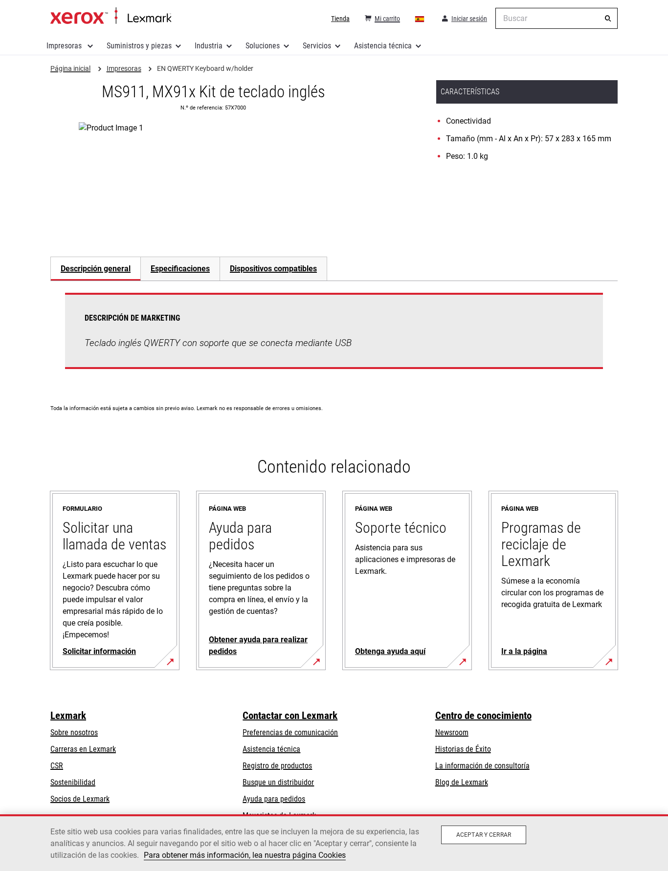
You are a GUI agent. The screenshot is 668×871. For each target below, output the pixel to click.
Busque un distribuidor (278, 782)
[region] (334, 842)
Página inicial (110, 16)
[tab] (95, 269)
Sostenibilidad (72, 782)
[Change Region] (420, 18)
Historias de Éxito (463, 749)
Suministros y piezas (139, 45)
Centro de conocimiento (483, 715)
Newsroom (451, 732)
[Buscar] (608, 18)
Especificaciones (180, 268)
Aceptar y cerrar (483, 834)
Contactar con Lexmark (290, 715)
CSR (56, 765)
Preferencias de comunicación (290, 732)
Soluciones (262, 45)
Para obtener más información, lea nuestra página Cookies (245, 855)
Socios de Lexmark (80, 799)
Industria (209, 45)
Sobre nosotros (74, 732)
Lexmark (68, 715)
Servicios (317, 45)
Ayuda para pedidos (274, 799)
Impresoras (65, 45)
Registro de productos (277, 765)
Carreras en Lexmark (83, 749)
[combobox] (556, 18)
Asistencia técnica (383, 45)
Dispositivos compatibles (273, 268)
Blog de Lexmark (461, 782)
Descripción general (96, 268)
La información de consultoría (482, 765)
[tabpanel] (334, 336)
